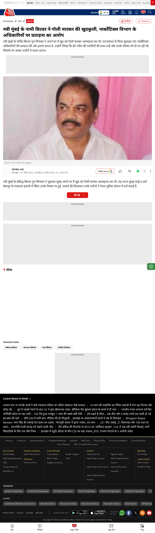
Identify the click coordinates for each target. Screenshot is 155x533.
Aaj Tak (30, 3)
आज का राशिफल (29, 347)
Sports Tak (136, 3)
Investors (73, 440)
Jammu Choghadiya (13, 491)
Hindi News (8, 21)
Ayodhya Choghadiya (134, 491)
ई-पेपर (37, 3)
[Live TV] (143, 13)
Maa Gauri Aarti (47, 503)
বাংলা (43, 3)
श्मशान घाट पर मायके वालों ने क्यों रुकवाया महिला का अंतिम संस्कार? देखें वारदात (45, 405)
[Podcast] (130, 12)
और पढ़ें (77, 195)
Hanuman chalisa (112, 503)
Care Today (142, 454)
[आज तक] (9, 12)
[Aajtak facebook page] (129, 513)
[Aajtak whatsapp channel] (122, 512)
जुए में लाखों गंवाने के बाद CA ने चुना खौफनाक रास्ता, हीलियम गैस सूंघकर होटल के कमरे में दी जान (68, 409)
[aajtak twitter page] (135, 513)
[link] (153, 3)
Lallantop (108, 3)
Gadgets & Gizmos (55, 462)
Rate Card (85, 440)
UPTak (126, 3)
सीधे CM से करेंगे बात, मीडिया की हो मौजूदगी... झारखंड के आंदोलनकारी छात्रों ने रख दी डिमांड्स (74, 418)
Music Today (52, 458)
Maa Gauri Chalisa (90, 503)
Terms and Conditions (118, 440)
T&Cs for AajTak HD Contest (86, 444)
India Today (51, 3)
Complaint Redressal (57, 440)
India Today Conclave (96, 458)
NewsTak (118, 3)
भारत (19, 21)
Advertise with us (37, 440)
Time (68, 458)
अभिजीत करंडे (17, 169)
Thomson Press (30, 462)
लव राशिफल (46, 347)
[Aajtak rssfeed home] (142, 513)
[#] (138, 172)
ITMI (5, 462)
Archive (39, 513)
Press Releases (63, 444)
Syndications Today (104, 519)
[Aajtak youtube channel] (149, 513)
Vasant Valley (8, 454)
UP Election (147, 503)
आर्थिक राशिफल (64, 347)
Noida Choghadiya (87, 491)
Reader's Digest (72, 454)
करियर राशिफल (11, 347)
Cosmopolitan (53, 454)
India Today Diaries (32, 454)
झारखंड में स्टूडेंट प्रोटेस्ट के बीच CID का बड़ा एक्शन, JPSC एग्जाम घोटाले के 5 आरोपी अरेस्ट (87, 431)
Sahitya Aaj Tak (93, 454)
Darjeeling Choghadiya (38, 491)
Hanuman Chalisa (68, 503)
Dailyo (20, 513)
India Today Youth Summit (98, 467)
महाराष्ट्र (30, 21)
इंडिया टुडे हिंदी (63, 3)
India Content (142, 462)
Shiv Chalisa (131, 503)
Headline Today (143, 466)
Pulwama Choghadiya (110, 491)
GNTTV (73, 3)
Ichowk (29, 513)
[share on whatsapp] (151, 266)
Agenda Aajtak (117, 454)
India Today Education (12, 458)
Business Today (95, 3)
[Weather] (123, 13)
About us (9, 440)
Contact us (21, 440)
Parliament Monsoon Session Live (20, 503)
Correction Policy (138, 440)
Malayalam (82, 3)
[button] (142, 527)
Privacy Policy (99, 440)
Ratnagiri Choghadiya (63, 491)
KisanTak (146, 3)
